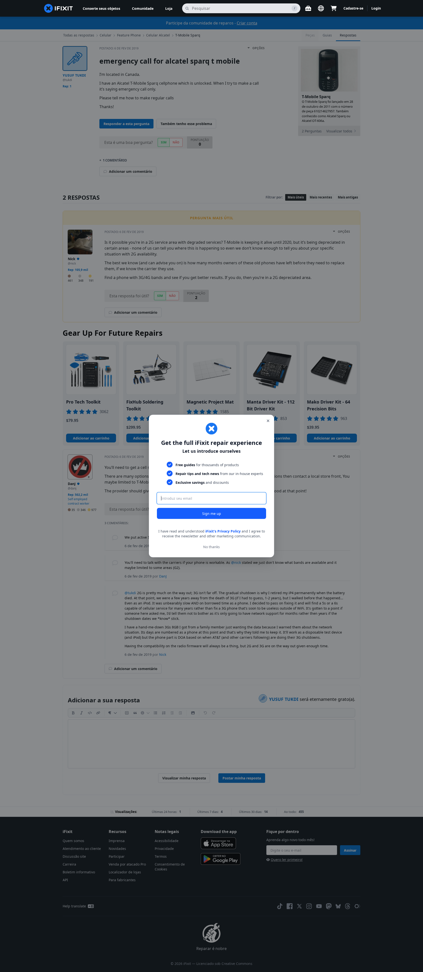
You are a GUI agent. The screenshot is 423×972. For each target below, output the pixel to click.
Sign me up (211, 513)
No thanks (211, 546)
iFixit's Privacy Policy (223, 531)
